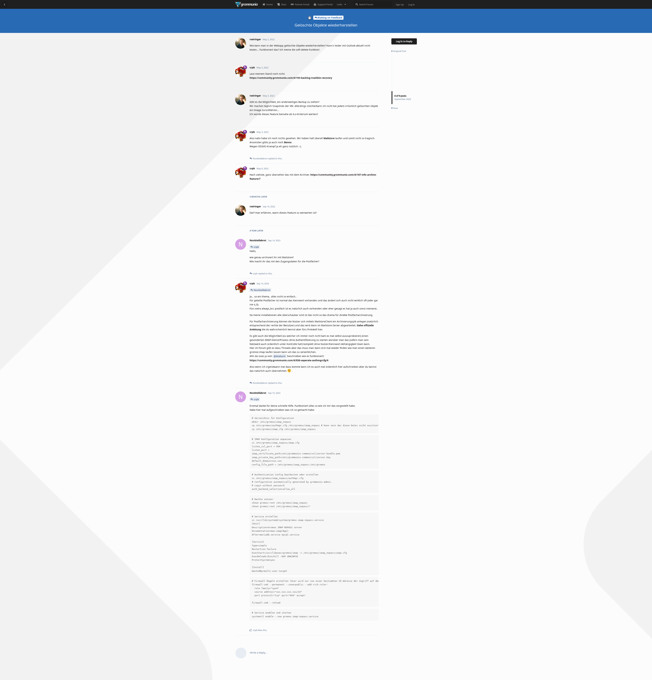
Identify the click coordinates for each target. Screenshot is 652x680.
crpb (256, 247)
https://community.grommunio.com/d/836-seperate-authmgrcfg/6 (289, 360)
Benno (288, 142)
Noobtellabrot (262, 290)
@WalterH (280, 356)
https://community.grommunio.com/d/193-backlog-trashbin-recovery (291, 77)
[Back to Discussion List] (4, 4)
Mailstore (328, 138)
